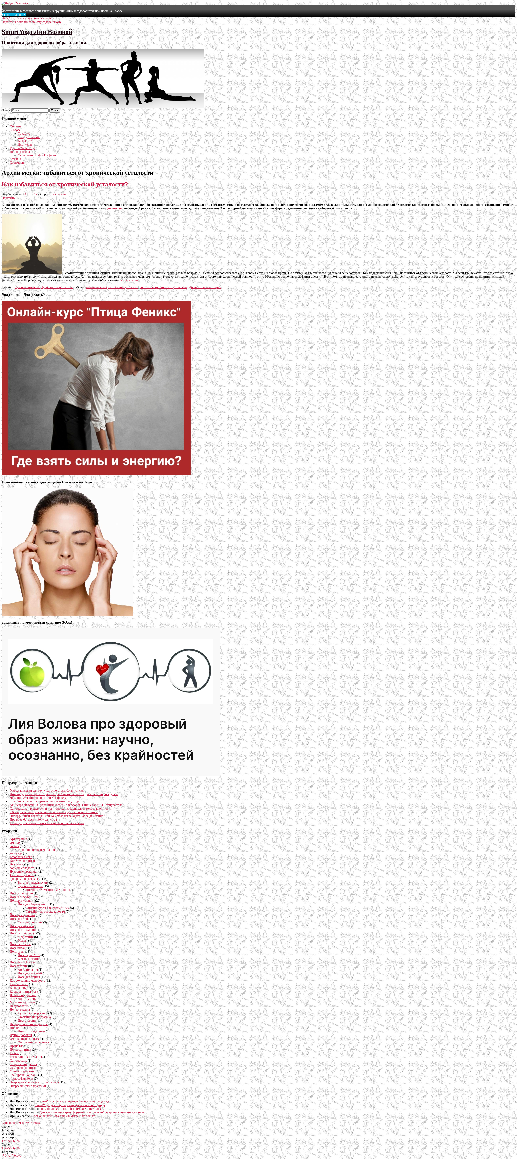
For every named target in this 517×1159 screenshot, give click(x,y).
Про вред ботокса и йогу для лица (33, 819)
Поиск (6, 110)
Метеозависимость (23, 998)
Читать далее (131, 280)
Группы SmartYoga (22, 148)
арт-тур (15, 842)
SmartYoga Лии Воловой (37, 31)
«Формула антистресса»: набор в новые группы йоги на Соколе (54, 812)
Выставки (16, 864)
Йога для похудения (23, 929)
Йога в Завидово (21, 893)
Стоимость (17, 162)
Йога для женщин (22, 900)
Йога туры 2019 (29, 955)
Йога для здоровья (22, 915)
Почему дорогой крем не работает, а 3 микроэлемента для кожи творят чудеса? (64, 794)
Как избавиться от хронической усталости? (65, 184)
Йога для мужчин (22, 926)
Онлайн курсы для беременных (47, 908)
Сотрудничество (29, 137)
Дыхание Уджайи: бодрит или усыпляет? (38, 797)
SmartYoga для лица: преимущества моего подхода (44, 801)
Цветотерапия (27, 1020)
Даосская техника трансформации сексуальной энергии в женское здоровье (92, 1112)
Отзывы (15, 159)
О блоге (15, 130)
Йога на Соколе (20, 944)
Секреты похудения (23, 1064)
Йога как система (22, 933)
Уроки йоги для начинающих (38, 849)
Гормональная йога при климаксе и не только (71, 1108)
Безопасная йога (21, 857)
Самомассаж (18, 1060)
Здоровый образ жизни (57, 287)
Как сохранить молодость (27, 980)
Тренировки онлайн (23, 1075)
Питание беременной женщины (48, 889)
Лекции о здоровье (23, 995)
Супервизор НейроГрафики (37, 155)
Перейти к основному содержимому (27, 18)
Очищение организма (25, 1038)
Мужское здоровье (22, 1002)
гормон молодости (22, 868)
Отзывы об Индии (30, 958)
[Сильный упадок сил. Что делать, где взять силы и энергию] (96, 474)
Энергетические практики (28, 1086)
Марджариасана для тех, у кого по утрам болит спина (47, 790)
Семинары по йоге (23, 1067)
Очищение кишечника (33, 1042)
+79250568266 (11, 1141)
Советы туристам (22, 1071)
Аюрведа (16, 853)
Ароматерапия (28, 969)
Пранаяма (16, 1046)
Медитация (25, 937)
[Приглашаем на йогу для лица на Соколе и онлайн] (67, 614)
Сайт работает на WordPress (21, 1122)
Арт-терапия (18, 839)
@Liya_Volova (11, 1155)
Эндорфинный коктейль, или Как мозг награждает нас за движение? (57, 816)
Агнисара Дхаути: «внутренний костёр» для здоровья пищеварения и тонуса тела (66, 805)
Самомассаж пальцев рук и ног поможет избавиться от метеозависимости (61, 808)
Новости (16, 1027)
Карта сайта (26, 140)
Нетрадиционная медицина (29, 1024)
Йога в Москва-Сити (24, 897)
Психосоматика (20, 1049)
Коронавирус (19, 987)
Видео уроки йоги (22, 860)
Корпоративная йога (24, 991)
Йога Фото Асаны (22, 962)
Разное (14, 1053)
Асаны (14, 846)
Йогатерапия (18, 966)
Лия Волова (58, 194)
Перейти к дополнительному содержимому (31, 22)
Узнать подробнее (14, 14)
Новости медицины (31, 1031)
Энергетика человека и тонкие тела (34, 1082)
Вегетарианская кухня (33, 882)
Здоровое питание (27, 287)
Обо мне (15, 126)
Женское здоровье (22, 875)
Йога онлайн (18, 948)
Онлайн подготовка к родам (45, 911)
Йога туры (17, 951)
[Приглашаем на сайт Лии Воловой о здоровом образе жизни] (111, 775)
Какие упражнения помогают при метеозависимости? (47, 823)
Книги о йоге (19, 984)
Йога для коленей (30, 973)
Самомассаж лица (30, 922)
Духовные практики (24, 871)
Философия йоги (21, 1078)
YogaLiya (24, 133)
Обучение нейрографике (35, 1017)
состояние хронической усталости (163, 287)
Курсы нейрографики (32, 1013)
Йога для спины (29, 977)
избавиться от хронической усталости (112, 287)
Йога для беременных (33, 904)
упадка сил (115, 208)
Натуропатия (19, 1006)
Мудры (22, 940)
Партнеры (25, 144)
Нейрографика (20, 151)
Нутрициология (21, 1035)
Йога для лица (19, 918)
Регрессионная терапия (26, 1056)
